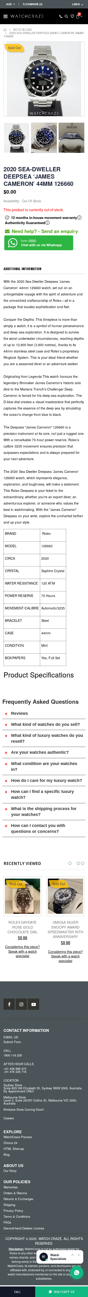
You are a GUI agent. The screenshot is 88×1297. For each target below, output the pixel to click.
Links (76, 4)
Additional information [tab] (22, 268)
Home (5, 29)
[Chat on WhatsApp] (76, 1272)
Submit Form (12, 1042)
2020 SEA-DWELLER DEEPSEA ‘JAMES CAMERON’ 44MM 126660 (38, 176)
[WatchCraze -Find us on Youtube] (33, 1004)
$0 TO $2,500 (22, 29)
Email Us (11, 1037)
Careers (9, 1118)
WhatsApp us (64, 1292)
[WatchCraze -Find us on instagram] (21, 1004)
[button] (70, 863)
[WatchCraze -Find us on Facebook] (9, 1004)
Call (17, 1292)
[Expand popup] (72, 1254)
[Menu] (6, 16)
